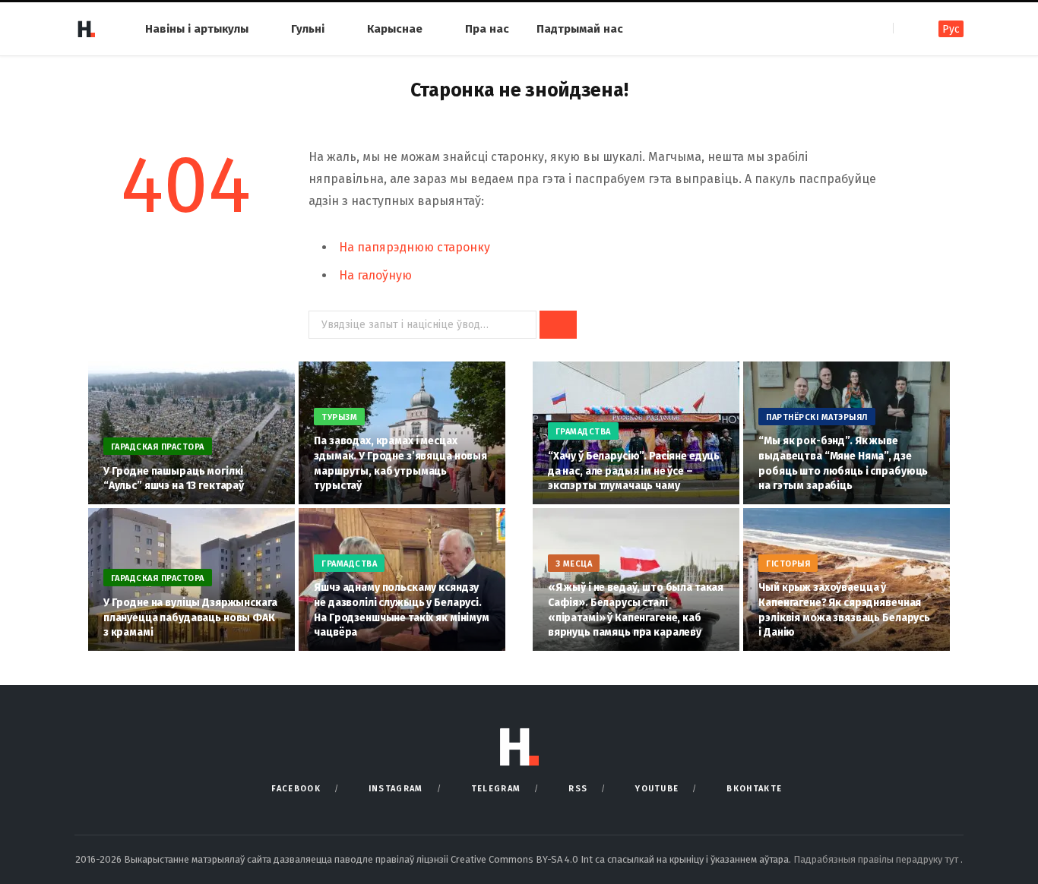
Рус (951, 29)
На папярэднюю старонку (414, 247)
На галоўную (375, 275)
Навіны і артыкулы (196, 29)
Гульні (307, 29)
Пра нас (487, 29)
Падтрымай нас (579, 29)
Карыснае (394, 29)
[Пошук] (906, 28)
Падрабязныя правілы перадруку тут (876, 859)
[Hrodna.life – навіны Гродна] (85, 29)
